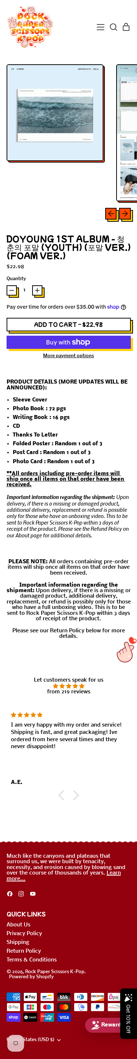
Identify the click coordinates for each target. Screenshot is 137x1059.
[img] (69, 686)
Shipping (18, 942)
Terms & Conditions (32, 960)
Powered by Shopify (31, 977)
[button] (113, 27)
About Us (18, 925)
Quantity (16, 279)
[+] (37, 290)
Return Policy (24, 951)
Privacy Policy (24, 934)
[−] (12, 290)
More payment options (68, 356)
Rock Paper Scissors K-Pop (54, 972)
